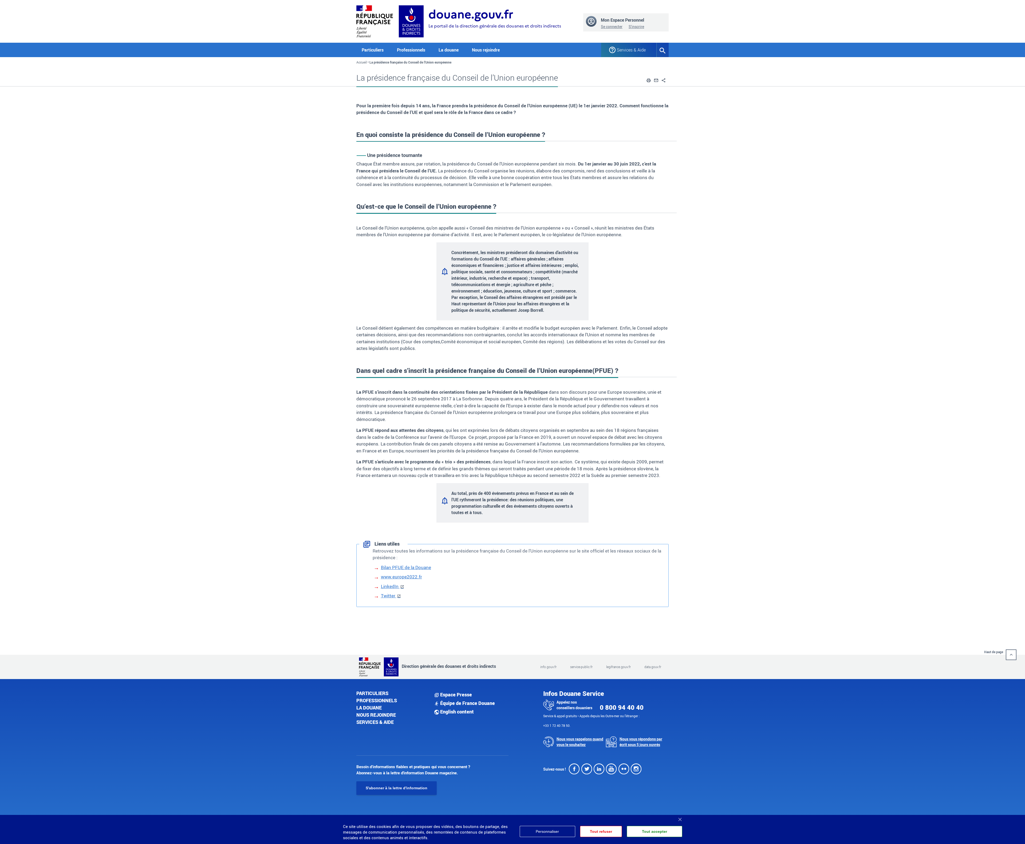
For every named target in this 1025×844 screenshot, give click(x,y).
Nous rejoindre (486, 50)
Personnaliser (547, 831)
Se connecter (611, 26)
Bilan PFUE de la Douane (406, 567)
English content (456, 711)
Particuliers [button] (373, 50)
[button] (648, 79)
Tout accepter (654, 831)
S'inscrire (636, 26)
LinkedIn (390, 586)
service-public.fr (581, 667)
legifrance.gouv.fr (618, 667)
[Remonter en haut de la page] (1011, 654)
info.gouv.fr (548, 667)
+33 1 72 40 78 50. (556, 725)
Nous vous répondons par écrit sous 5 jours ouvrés (641, 741)
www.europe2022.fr (401, 577)
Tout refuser (601, 831)
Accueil (361, 62)
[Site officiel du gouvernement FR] (374, 21)
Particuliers (372, 693)
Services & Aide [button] (631, 50)
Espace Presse (455, 694)
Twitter (388, 596)
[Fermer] (680, 817)
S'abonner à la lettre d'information (396, 788)
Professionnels (376, 700)
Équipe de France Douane (467, 703)
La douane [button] (449, 50)
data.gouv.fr (652, 667)
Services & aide (375, 722)
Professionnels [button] (411, 50)
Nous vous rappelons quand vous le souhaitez (580, 741)
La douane (369, 707)
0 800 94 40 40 (622, 707)
